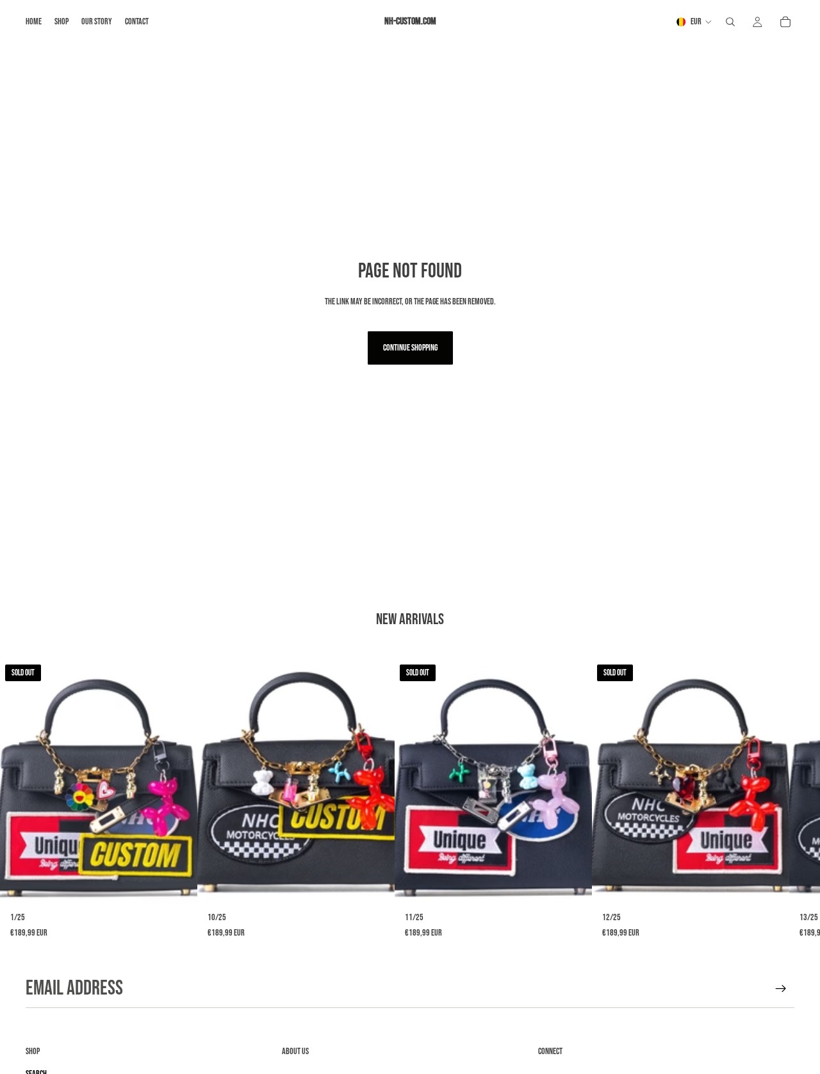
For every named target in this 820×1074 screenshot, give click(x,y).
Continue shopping (410, 347)
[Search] (730, 22)
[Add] (374, 886)
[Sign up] (780, 988)
